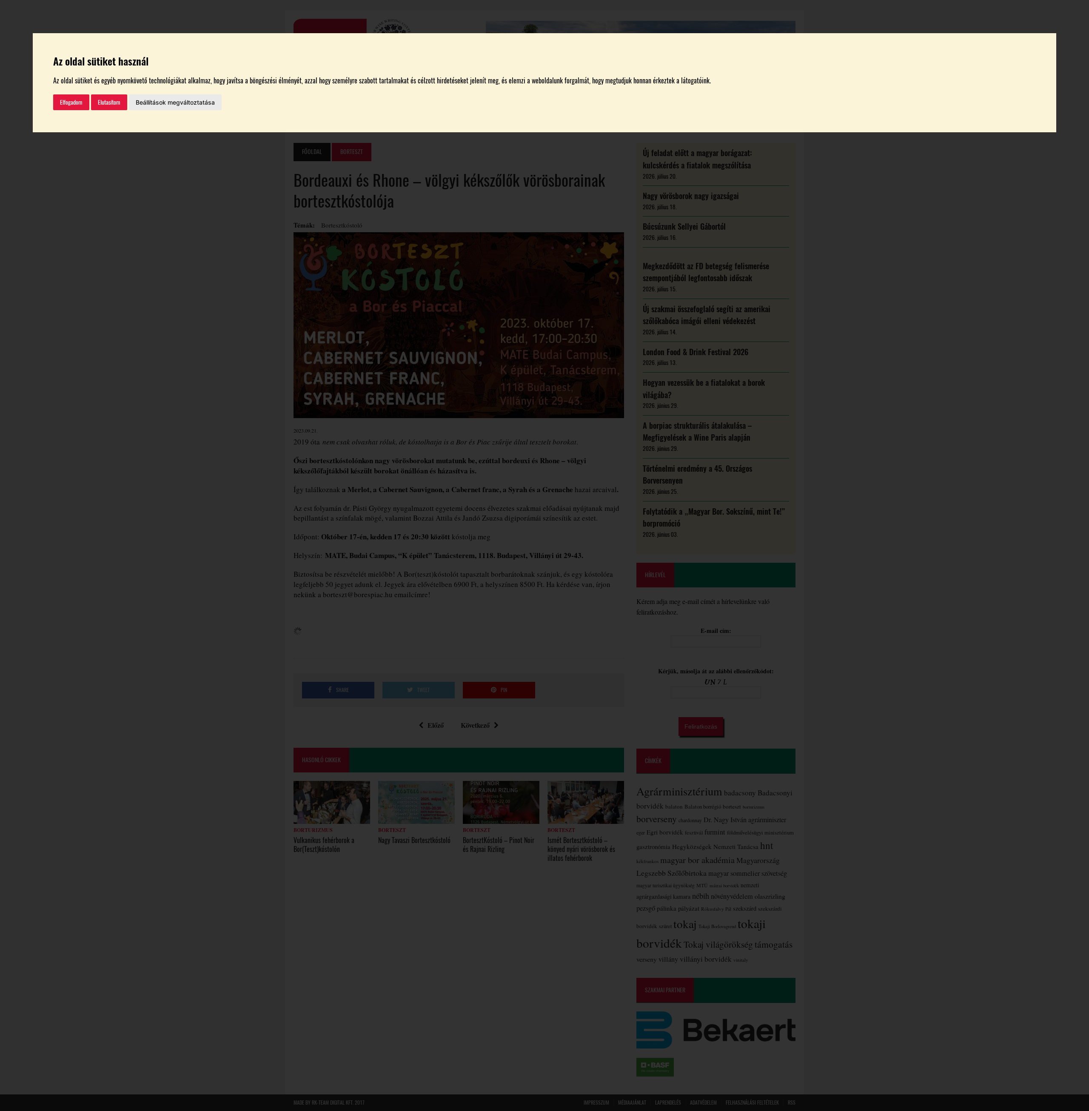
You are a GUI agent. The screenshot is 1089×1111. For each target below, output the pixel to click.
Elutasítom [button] (109, 102)
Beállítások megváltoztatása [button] (175, 102)
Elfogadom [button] (71, 102)
